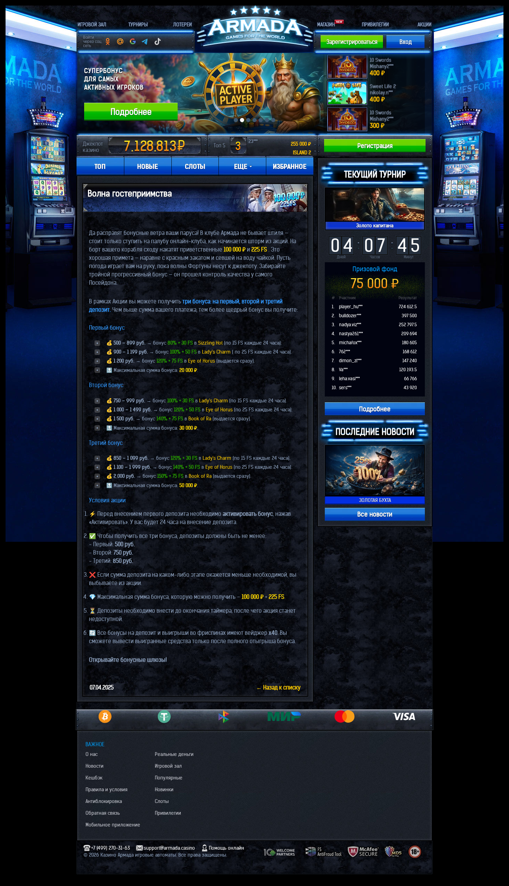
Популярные (168, 778)
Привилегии (168, 813)
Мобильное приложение (113, 825)
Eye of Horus (201, 361)
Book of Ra (199, 418)
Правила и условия (106, 789)
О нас (92, 754)
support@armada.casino (169, 848)
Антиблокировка (104, 801)
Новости (95, 766)
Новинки (164, 789)
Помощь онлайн (226, 848)
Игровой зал (168, 766)
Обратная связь (103, 813)
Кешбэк (94, 778)
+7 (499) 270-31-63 (110, 848)
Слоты (162, 801)
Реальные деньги (174, 754)
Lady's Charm (216, 352)
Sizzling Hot (210, 343)
